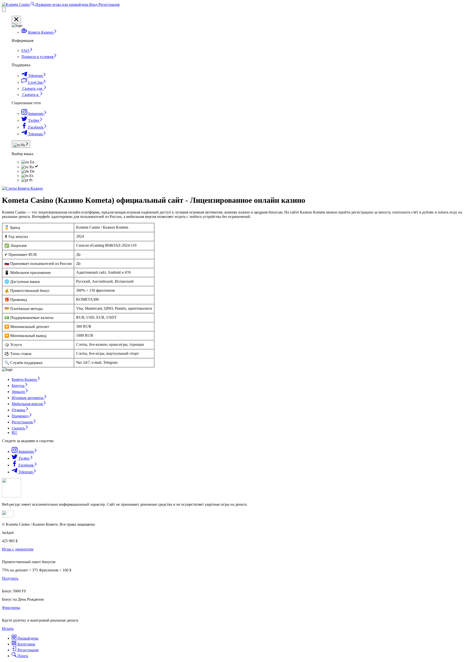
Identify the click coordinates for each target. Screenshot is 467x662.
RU (14, 432)
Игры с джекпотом (17, 549)
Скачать (19, 428)
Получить (10, 578)
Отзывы (19, 410)
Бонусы (18, 385)
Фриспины (11, 608)
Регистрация (109, 4)
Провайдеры (27, 638)
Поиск (22, 656)
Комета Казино (25, 379)
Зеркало (19, 392)
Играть (8, 628)
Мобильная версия (28, 404)
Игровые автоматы (28, 398)
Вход (94, 4)
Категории (26, 644)
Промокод (20, 416)
